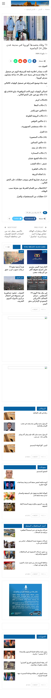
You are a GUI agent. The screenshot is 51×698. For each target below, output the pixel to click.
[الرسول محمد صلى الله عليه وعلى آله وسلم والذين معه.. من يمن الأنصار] (9, 437)
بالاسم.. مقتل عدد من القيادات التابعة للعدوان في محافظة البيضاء (14, 234)
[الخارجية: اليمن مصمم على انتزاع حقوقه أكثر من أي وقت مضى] (37, 257)
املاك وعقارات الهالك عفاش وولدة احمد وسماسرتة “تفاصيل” (37, 234)
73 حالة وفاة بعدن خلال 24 (33, 213)
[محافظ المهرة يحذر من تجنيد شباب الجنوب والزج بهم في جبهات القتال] (9, 566)
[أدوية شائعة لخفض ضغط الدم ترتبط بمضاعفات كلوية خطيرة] (9, 485)
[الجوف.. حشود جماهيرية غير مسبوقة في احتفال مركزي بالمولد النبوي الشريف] (14, 283)
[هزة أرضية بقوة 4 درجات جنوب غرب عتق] (14, 257)
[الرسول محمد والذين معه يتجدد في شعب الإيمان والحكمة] (9, 426)
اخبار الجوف (19, 277)
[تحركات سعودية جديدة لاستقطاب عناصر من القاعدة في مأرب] (9, 544)
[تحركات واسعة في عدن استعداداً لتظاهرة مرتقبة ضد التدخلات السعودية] (9, 533)
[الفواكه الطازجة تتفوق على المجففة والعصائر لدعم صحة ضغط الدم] (9, 496)
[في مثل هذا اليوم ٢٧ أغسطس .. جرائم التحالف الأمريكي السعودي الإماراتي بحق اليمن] (37, 283)
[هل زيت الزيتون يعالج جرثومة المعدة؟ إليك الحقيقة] (9, 507)
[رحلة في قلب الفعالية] (9, 416)
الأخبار (44, 251)
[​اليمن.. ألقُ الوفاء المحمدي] (9, 448)
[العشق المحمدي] (9, 474)
